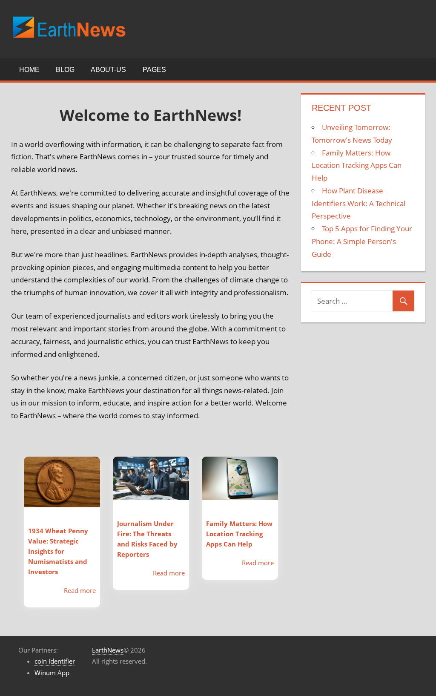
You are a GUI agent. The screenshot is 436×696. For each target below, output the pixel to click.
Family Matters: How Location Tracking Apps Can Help (239, 533)
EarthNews (107, 650)
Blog (65, 69)
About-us (108, 69)
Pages (154, 69)
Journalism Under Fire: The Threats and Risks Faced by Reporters (147, 538)
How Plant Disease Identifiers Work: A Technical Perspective (358, 203)
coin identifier (54, 661)
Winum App (51, 672)
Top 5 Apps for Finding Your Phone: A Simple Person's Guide (362, 241)
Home (29, 69)
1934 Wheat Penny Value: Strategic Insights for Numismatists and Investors (58, 551)
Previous (11, 539)
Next (290, 539)
